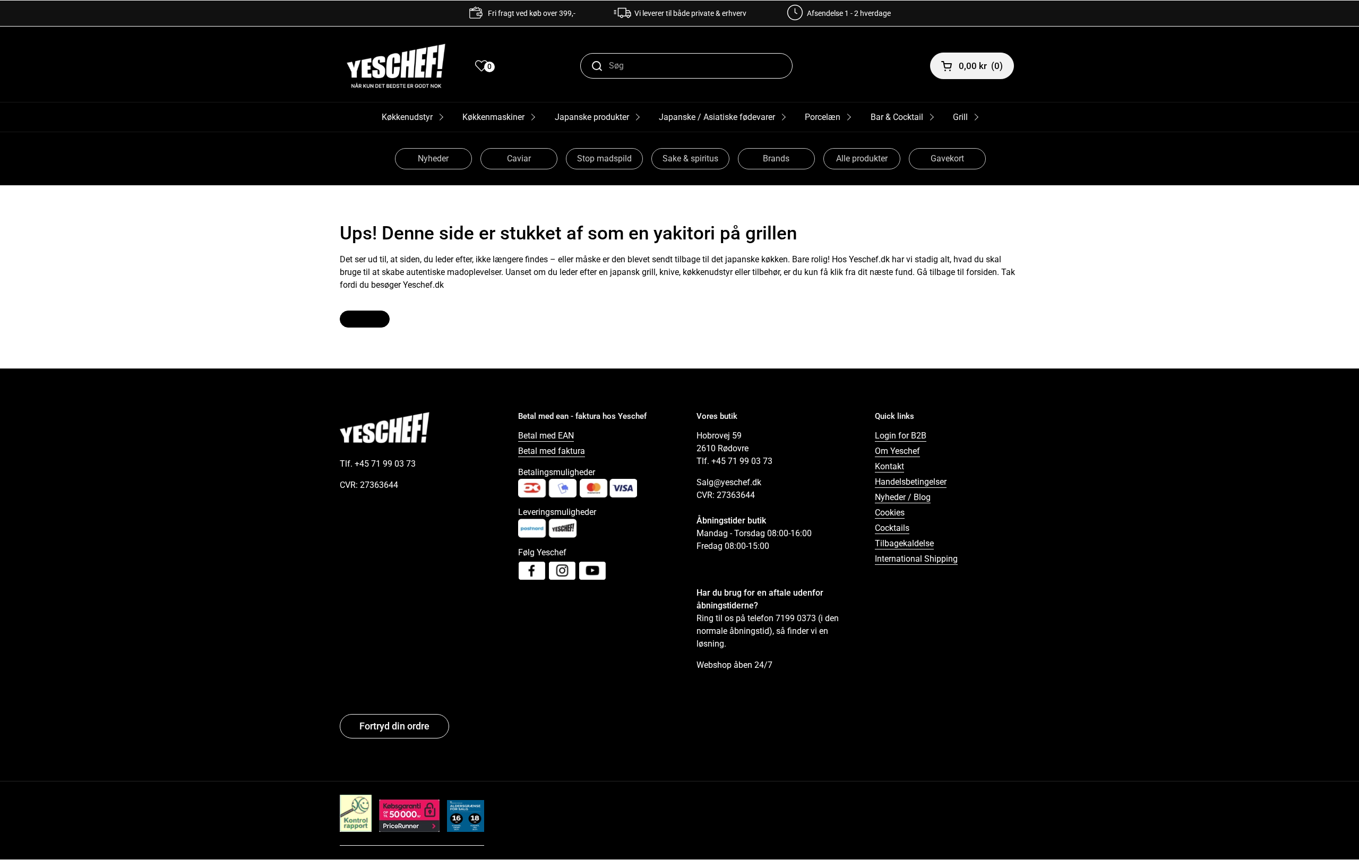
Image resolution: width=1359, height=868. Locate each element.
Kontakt (889, 466)
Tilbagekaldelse (904, 543)
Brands (776, 158)
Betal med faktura (551, 451)
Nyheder (433, 158)
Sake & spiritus (690, 158)
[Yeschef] (396, 66)
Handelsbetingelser (911, 482)
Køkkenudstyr (407, 117)
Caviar (519, 158)
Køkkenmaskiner (493, 117)
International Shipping (916, 559)
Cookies (890, 513)
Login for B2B (900, 436)
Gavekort (947, 158)
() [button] (981, 66)
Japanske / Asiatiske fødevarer (717, 117)
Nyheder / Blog (903, 497)
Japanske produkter (592, 117)
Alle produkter (862, 158)
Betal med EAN (546, 436)
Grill (960, 117)
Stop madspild (604, 158)
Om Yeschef (897, 451)
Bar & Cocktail (897, 117)
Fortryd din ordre (394, 726)
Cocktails (892, 528)
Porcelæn (822, 117)
